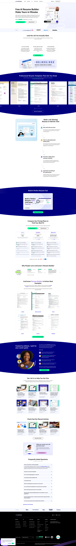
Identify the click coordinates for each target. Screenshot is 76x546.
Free (23, 232)
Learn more (9, 543)
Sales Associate (38, 311)
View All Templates (38, 111)
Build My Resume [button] (21, 22)
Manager (53, 333)
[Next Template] (71, 93)
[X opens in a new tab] (54, 515)
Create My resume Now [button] (38, 212)
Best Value (53, 232)
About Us (38, 521)
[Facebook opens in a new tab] (53, 515)
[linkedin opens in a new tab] (56, 515)
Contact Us (46, 521)
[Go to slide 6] (38, 108)
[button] (38, 464)
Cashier (22, 311)
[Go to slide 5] (37, 108)
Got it (13, 543)
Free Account (58, 1)
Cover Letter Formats (31, 527)
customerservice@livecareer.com (54, 521)
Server (22, 333)
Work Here (46, 530)
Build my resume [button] (42, 452)
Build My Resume (38, 55)
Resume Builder (17, 521)
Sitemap (38, 527)
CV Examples (24, 521)
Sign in (53, 1)
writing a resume (44, 466)
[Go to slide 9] (40, 108)
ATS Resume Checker (45, 355)
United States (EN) (25, 537)
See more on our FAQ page (28, 504)
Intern (53, 311)
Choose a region (18, 537)
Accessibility (46, 524)
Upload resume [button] (31, 22)
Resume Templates (17, 524)
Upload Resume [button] (43, 228)
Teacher (38, 333)
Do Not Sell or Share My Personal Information (39, 531)
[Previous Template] (5, 93)
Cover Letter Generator (31, 521)
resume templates (36, 77)
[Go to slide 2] (35, 108)
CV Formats (24, 524)
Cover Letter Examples (31, 524)
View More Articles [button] (38, 438)
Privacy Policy (46, 527)
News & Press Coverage (40, 524)
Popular (38, 232)
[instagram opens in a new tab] (60, 515)
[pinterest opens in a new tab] (58, 515)
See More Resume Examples (38, 336)
